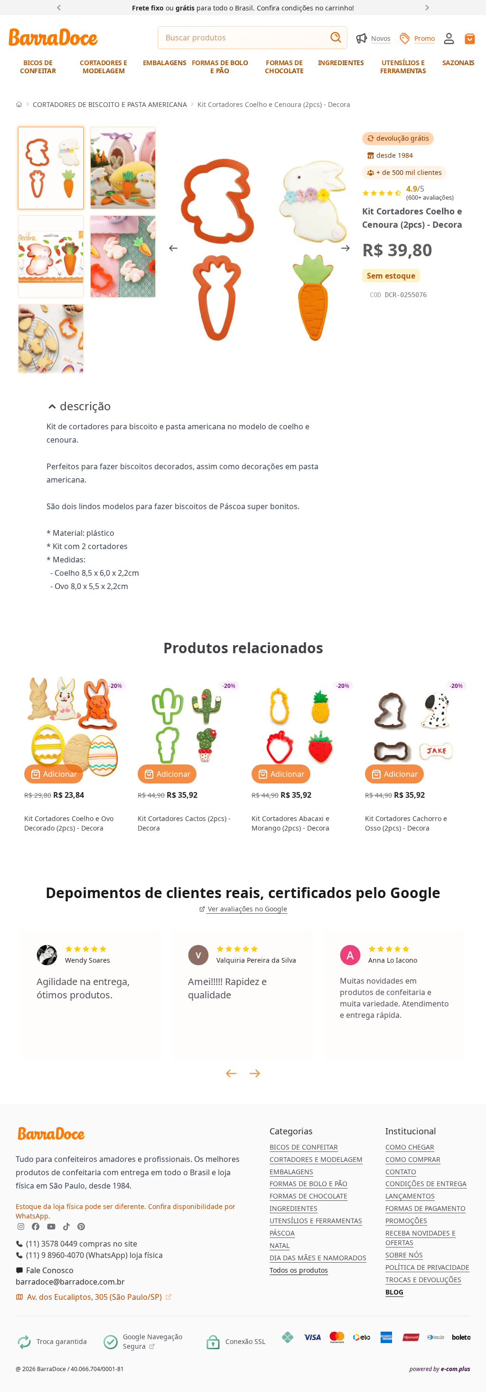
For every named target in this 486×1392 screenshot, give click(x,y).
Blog (394, 1291)
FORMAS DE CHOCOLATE (308, 1195)
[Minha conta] (449, 38)
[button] (449, 37)
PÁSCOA (282, 1232)
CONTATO (400, 1171)
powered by (440, 1369)
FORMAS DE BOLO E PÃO (308, 1183)
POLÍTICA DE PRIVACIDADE (427, 1267)
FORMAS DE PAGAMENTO (425, 1208)
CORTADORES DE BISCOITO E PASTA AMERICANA (110, 104)
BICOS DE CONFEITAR (304, 1146)
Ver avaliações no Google (246, 908)
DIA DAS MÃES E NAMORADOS (318, 1257)
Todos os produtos (299, 1270)
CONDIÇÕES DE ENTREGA (426, 1183)
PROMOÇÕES (406, 1220)
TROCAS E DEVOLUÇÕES (423, 1279)
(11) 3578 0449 (50, 1243)
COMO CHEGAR (409, 1146)
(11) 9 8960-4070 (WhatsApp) (76, 1255)
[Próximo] (425, 7)
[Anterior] (60, 7)
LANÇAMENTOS (410, 1195)
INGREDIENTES (294, 1208)
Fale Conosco (49, 1270)
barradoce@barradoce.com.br (70, 1281)
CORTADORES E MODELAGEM (316, 1159)
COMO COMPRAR (412, 1159)
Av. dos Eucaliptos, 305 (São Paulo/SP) (94, 1297)
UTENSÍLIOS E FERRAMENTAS (316, 1220)
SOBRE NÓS (404, 1254)
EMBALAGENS (291, 1171)
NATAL (280, 1245)
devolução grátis (402, 138)
